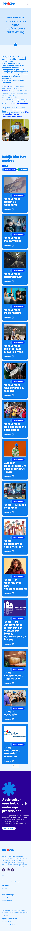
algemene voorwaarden (9, 918)
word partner (7, 901)
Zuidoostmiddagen (10, 169)
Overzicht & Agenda (11, 114)
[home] (7, 3)
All (5, 166)
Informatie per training (12, 116)
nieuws (4, 889)
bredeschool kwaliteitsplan (12, 882)
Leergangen (23, 169)
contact (5, 898)
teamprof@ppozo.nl (19, 103)
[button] (27, 3)
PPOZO (8, 86)
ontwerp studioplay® (8, 925)
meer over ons (9, 828)
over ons (5, 879)
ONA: (27, 112)
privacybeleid (6, 922)
